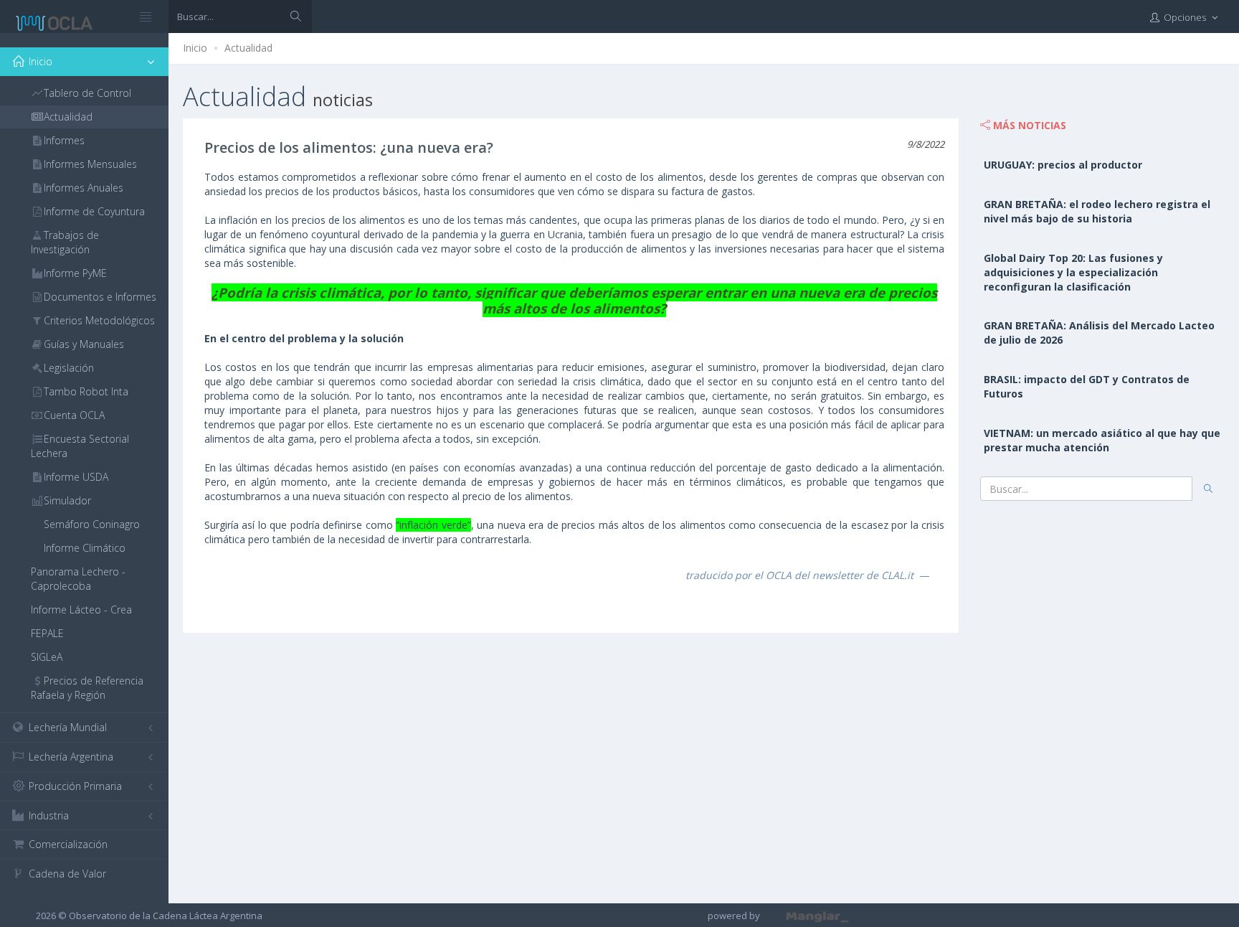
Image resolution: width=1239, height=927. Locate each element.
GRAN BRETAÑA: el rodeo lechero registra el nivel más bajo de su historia (1097, 211)
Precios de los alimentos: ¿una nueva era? (348, 147)
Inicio (195, 48)
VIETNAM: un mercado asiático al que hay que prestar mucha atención (1102, 440)
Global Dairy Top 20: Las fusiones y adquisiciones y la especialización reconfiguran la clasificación (1073, 272)
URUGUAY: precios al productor (1063, 164)
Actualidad (248, 48)
